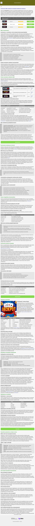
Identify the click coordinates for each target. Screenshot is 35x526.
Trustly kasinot (23, 307)
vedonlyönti (16, 392)
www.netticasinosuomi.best (5, 248)
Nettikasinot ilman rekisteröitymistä (28, 348)
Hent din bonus (17, 142)
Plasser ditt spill (17, 296)
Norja (9, 157)
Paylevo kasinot (16, 327)
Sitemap (21, 521)
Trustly (22, 311)
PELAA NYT (30, 21)
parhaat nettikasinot (4, 80)
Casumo (29, 120)
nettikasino (27, 66)
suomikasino (10, 38)
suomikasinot (3, 120)
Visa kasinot (26, 311)
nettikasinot (29, 200)
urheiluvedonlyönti (9, 391)
